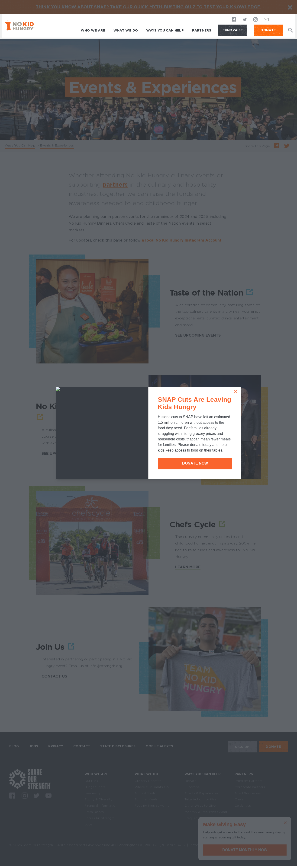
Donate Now (195, 463)
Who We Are (93, 30)
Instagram (255, 20)
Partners (201, 30)
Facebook (234, 20)
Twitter (244, 20)
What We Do (125, 30)
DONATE (268, 30)
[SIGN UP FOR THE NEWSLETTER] (266, 21)
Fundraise (233, 30)
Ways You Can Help (165, 30)
